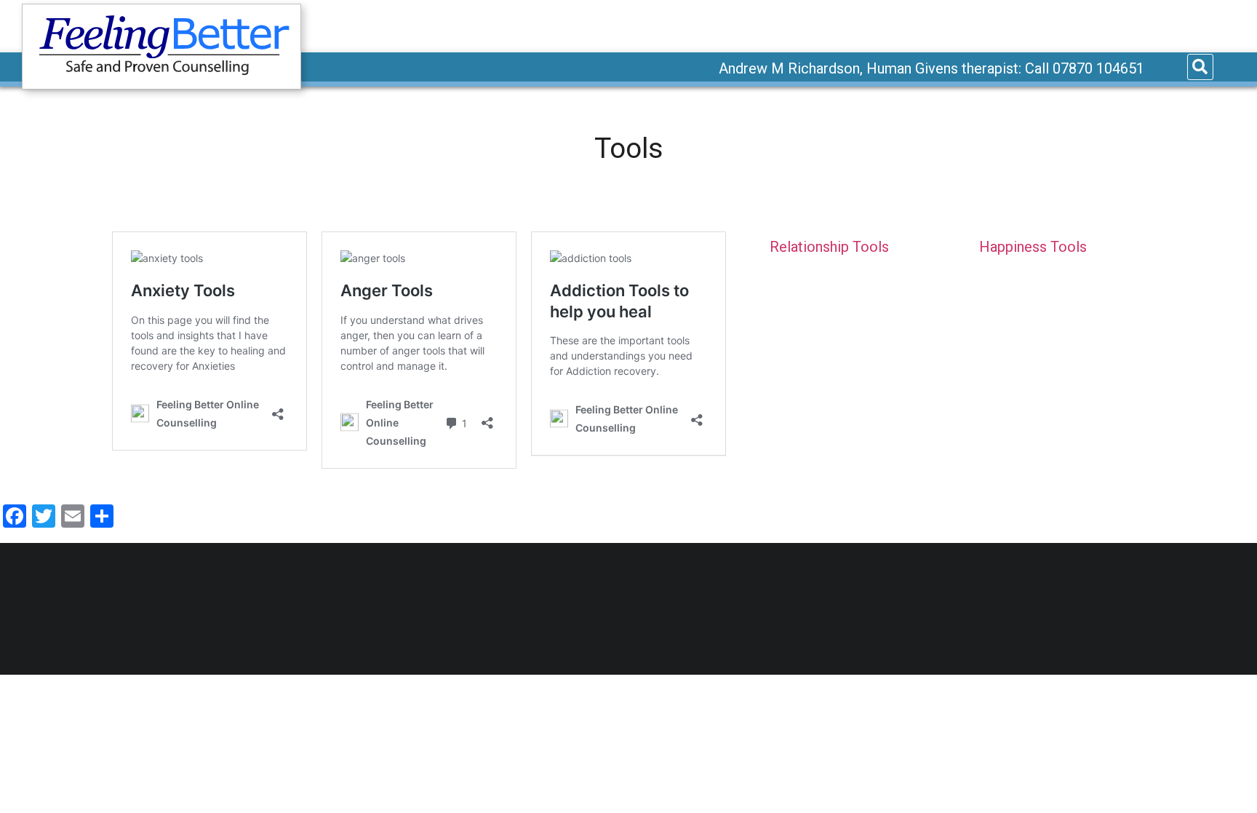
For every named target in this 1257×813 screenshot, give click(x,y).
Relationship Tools (829, 246)
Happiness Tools (1033, 246)
